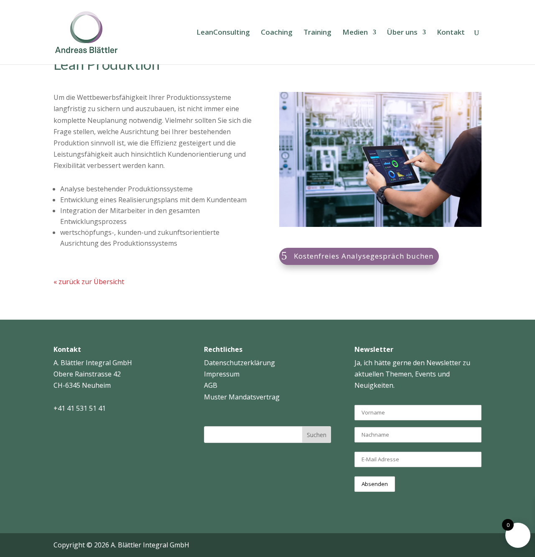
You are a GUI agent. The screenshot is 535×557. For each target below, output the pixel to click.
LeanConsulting (223, 33)
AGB (210, 385)
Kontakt (451, 33)
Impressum (221, 374)
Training (317, 33)
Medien (355, 33)
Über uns (402, 33)
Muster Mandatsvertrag (242, 397)
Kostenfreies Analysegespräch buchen (363, 256)
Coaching (277, 33)
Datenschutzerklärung (239, 362)
